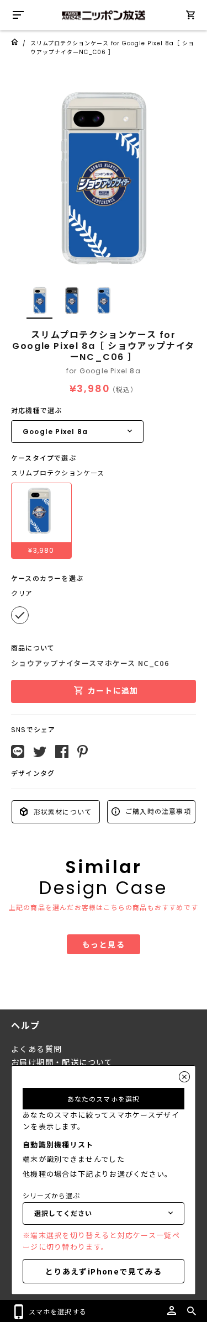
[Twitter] (39, 752)
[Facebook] (61, 751)
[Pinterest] (82, 751)
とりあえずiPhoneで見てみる (103, 1271)
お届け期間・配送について (62, 1062)
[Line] (17, 751)
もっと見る (103, 944)
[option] (103, 178)
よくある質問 (36, 1049)
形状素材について (61, 811)
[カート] (190, 17)
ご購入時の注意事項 (157, 811)
